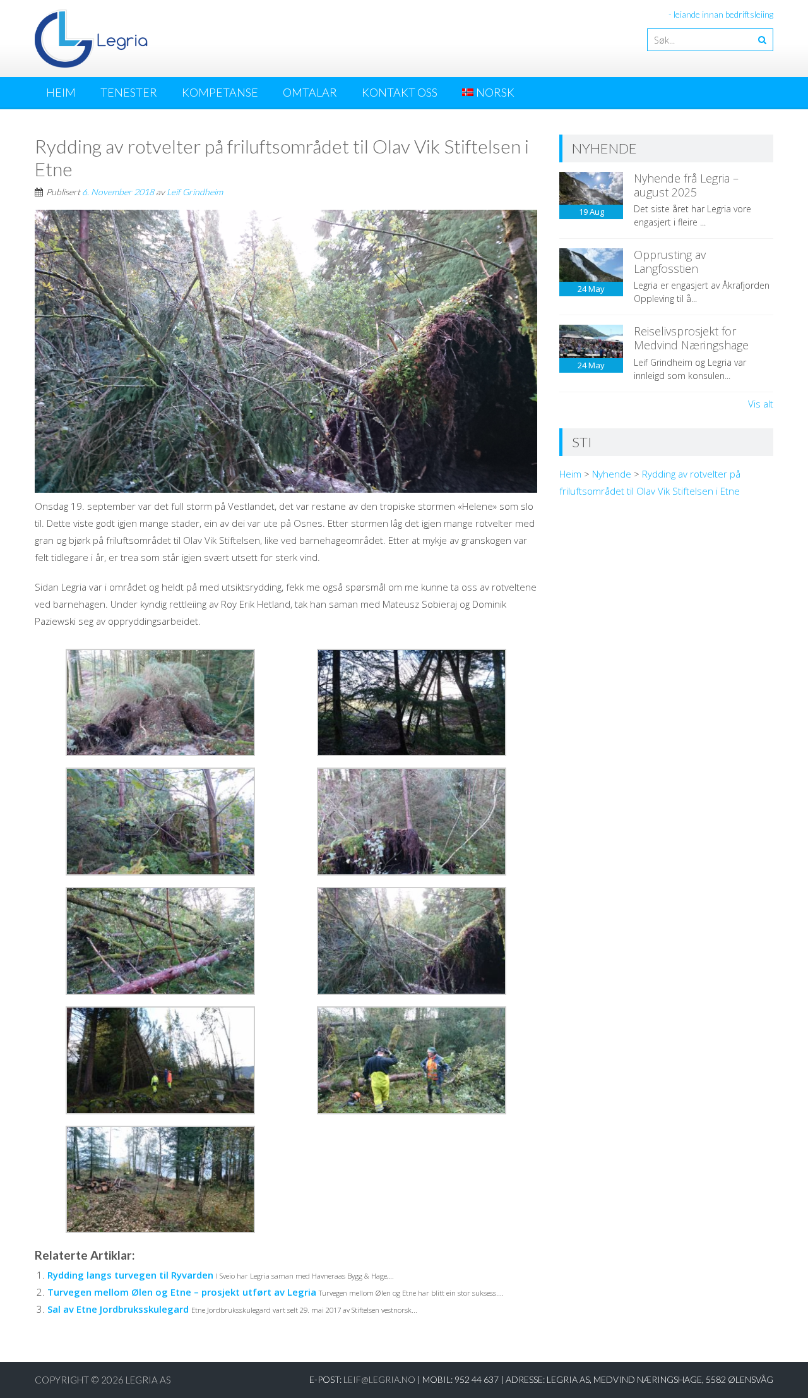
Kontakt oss (399, 92)
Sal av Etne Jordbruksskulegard (118, 1309)
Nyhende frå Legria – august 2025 (686, 185)
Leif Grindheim (195, 191)
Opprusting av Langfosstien (670, 261)
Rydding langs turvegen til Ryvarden (130, 1274)
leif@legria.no (379, 1379)
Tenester (128, 92)
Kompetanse (220, 92)
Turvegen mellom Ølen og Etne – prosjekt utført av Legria (181, 1292)
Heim (61, 92)
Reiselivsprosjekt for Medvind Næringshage (691, 338)
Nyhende (611, 473)
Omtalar (310, 92)
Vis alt (760, 403)
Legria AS (148, 1379)
